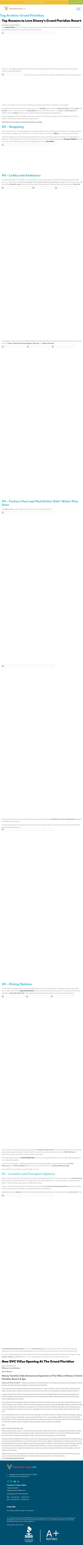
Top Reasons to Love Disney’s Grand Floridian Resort (41, 20)
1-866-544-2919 (76, 2)
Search (29, 2)
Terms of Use (19, 1525)
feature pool (8, 509)
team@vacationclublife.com (16, 1490)
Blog (34, 2)
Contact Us (40, 2)
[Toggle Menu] (78, 9)
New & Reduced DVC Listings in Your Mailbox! (20, 1510)
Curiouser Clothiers (70, 139)
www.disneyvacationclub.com (14, 1458)
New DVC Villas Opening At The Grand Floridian (38, 1361)
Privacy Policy (11, 1525)
